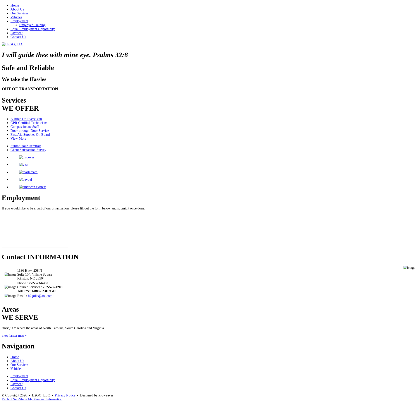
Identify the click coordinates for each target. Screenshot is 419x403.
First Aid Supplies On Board (30, 134)
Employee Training (32, 25)
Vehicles (16, 17)
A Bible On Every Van (26, 119)
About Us (17, 9)
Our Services (19, 13)
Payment (16, 33)
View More (18, 138)
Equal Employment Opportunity (32, 29)
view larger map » (14, 335)
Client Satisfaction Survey (28, 150)
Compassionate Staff (24, 127)
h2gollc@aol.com (40, 296)
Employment (19, 21)
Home (14, 5)
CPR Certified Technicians (28, 123)
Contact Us (18, 37)
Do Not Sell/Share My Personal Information (32, 399)
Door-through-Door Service (29, 130)
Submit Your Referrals (25, 146)
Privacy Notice (65, 395)
